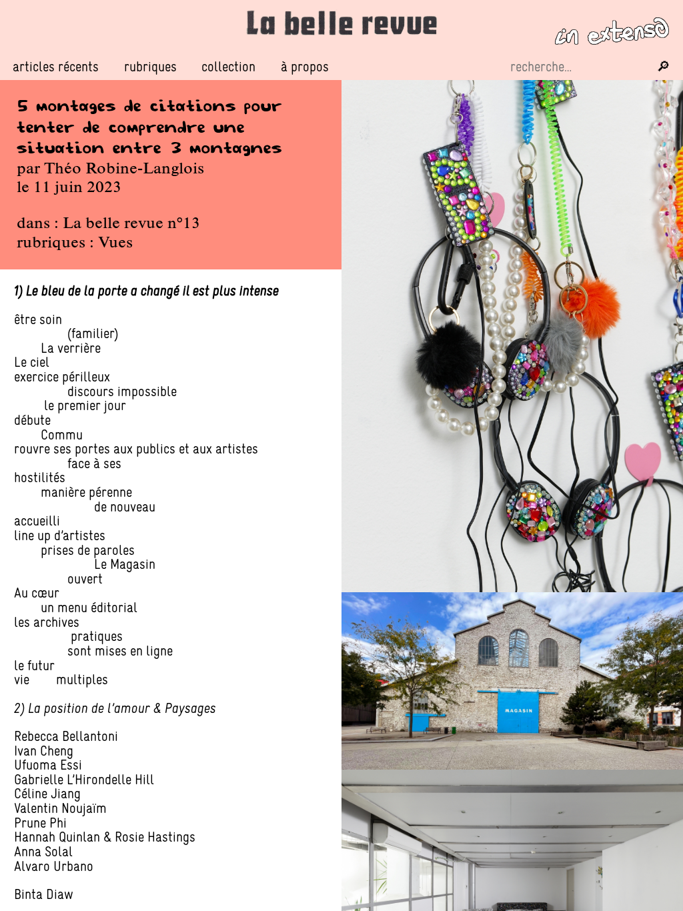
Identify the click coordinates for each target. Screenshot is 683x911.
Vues (115, 243)
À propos (305, 66)
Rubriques (150, 67)
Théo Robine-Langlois (124, 169)
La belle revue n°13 (131, 224)
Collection (228, 66)
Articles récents (56, 66)
